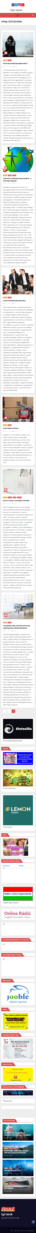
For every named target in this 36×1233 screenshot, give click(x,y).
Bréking (9, 497)
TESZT (10, 1168)
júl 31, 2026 (9, 1173)
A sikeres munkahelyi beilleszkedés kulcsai (14, 301)
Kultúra (14, 175)
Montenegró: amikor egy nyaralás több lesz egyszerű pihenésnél (16, 1151)
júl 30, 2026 (9, 1191)
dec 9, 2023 (7, 183)
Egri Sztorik (6, 1214)
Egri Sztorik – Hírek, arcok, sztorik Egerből (23, 1230)
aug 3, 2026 (9, 1155)
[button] (33, 15)
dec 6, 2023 (7, 303)
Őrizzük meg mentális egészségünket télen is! (15, 63)
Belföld (5, 60)
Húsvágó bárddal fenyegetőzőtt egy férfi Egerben (17, 1187)
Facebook (6, 865)
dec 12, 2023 (7, 66)
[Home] (2, 15)
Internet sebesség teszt (12, 1170)
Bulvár (6, 1168)
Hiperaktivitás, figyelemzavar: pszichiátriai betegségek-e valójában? (17, 1133)
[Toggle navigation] (17, 15)
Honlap (21, 865)
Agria (15, 66)
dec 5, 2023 (7, 503)
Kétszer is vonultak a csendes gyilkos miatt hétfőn (16, 500)
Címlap (9, 60)
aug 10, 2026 (9, 1137)
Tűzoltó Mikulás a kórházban (11, 428)
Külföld (15, 1148)
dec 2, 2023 (7, 630)
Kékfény (19, 497)
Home (12, 1230)
